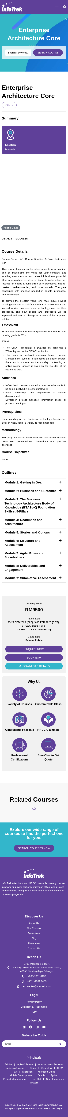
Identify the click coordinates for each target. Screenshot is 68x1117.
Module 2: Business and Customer (30, 491)
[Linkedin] (24, 1027)
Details (7, 238)
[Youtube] (44, 1027)
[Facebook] (30, 1027)
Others (9, 105)
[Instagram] (37, 1027)
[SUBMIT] (59, 1043)
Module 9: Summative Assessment (30, 578)
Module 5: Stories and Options (27, 532)
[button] (57, 7)
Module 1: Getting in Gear (24, 482)
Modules (22, 238)
